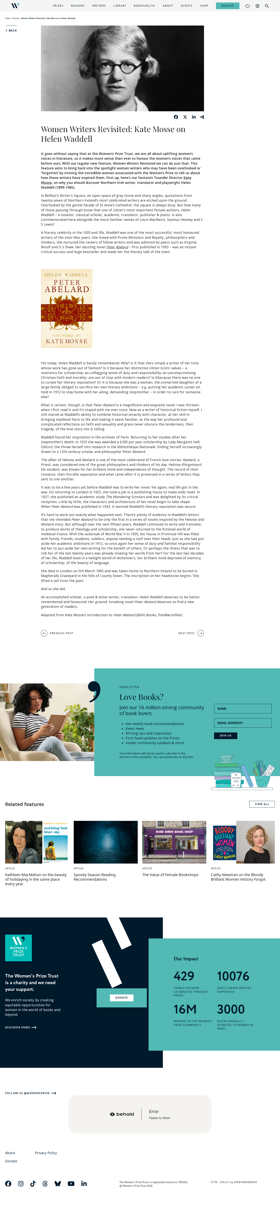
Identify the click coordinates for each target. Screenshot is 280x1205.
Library (120, 6)
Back (12, 30)
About (168, 6)
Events (186, 6)
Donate (228, 6)
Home (7, 18)
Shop (204, 6)
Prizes (58, 6)
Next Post (186, 633)
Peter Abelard (117, 247)
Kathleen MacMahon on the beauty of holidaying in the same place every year (35, 879)
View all (262, 804)
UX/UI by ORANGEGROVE (238, 1182)
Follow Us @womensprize (27, 1093)
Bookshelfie (144, 6)
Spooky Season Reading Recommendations (95, 877)
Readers (78, 6)
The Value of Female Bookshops (170, 874)
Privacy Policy (46, 1153)
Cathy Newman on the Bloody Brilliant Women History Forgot (238, 877)
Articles (16, 18)
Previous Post (62, 633)
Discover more (17, 1027)
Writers (99, 6)
